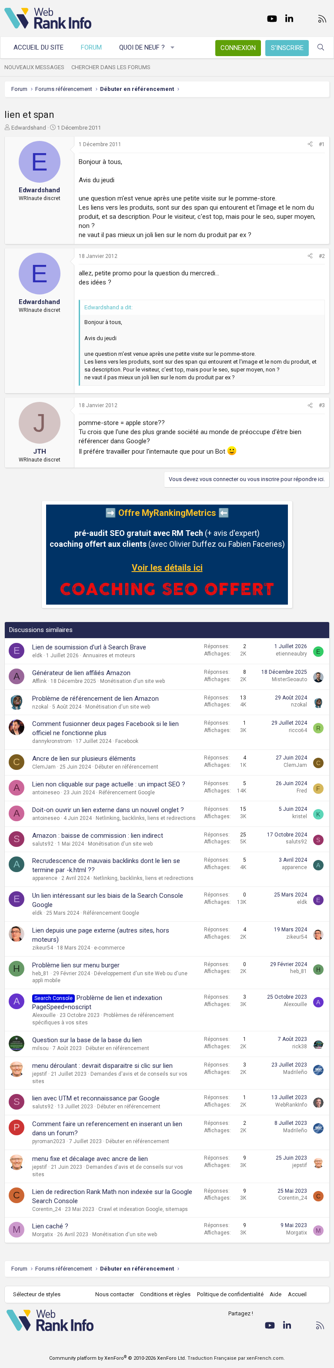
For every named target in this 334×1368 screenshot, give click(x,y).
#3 (322, 405)
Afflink (39, 681)
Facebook (126, 741)
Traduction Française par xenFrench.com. (236, 1358)
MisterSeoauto (289, 679)
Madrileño (295, 1072)
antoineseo (46, 792)
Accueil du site (38, 47)
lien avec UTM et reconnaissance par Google (96, 1098)
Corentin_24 (46, 1209)
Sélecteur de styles (36, 1294)
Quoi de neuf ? (142, 47)
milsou (40, 1048)
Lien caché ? (50, 1226)
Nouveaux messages (34, 67)
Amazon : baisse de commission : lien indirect (97, 836)
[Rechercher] (320, 47)
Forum (91, 47)
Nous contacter (114, 1294)
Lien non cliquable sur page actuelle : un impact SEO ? (108, 784)
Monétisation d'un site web (132, 681)
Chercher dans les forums (110, 67)
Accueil (297, 1294)
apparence (44, 878)
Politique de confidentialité (230, 1294)
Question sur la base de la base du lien (87, 1040)
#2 (322, 256)
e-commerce (109, 948)
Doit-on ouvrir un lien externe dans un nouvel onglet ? (108, 810)
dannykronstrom (52, 741)
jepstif (39, 1074)
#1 (322, 144)
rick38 (299, 1047)
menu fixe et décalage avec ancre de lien (90, 1159)
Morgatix (42, 1234)
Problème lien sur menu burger (76, 965)
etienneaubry (291, 654)
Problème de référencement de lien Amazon (95, 698)
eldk (37, 655)
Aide (275, 1294)
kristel (299, 816)
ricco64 (298, 730)
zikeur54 (42, 948)
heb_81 (40, 973)
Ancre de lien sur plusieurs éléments (84, 759)
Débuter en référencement (126, 767)
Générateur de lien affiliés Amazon (81, 673)
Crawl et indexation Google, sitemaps (143, 1209)
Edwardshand (28, 127)
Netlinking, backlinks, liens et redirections (146, 818)
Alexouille (44, 1015)
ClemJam (44, 767)
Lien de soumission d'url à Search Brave (89, 647)
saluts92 (42, 844)
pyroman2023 (48, 1141)
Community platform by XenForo (117, 1358)
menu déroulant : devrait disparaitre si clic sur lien (102, 1066)
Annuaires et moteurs (109, 655)
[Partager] (310, 145)
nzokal (40, 707)
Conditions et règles (165, 1294)
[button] (173, 47)
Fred (302, 791)
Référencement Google (127, 792)
